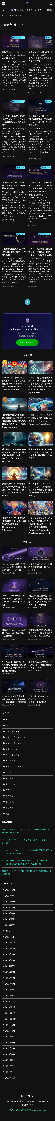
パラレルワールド (14, 766)
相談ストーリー (42, 1101)
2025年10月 (10, 948)
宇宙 (8, 790)
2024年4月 (10, 1054)
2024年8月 (10, 1030)
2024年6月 (10, 1042)
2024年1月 (10, 1071)
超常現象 (10, 795)
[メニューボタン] (3, 3)
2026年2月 (10, 925)
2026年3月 (10, 919)
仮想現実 (10, 778)
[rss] (33, 1096)
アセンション (12, 749)
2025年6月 (10, 972)
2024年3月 (10, 1060)
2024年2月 (10, 1066)
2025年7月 (10, 966)
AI (7, 719)
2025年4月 (10, 983)
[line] (29, 1096)
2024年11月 (10, 1013)
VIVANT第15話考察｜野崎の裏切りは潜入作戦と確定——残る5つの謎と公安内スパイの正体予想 (26, 862)
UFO (8, 725)
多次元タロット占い (27, 1101)
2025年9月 (10, 954)
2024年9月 (10, 1024)
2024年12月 (10, 1007)
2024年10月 (10, 1019)
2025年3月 (10, 989)
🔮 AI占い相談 (12, 1101)
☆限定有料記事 (13, 731)
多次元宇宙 (11, 784)
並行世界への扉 (27, 1105)
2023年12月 (10, 1077)
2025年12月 (10, 936)
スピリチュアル (12, 754)
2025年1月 (10, 1001)
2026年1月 (10, 930)
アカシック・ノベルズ (15, 737)
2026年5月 (10, 907)
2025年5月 (10, 977)
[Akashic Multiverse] (27, 3)
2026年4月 (10, 913)
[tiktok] (25, 1096)
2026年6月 (10, 901)
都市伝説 (10, 801)
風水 (8, 813)
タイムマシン (12, 760)
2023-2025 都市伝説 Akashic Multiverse (28, 1110)
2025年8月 (10, 960)
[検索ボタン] (51, 3)
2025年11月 (10, 942)
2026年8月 (10, 889)
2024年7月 (10, 1036)
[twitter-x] (22, 1096)
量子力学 (10, 807)
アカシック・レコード (16, 743)
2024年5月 (10, 1048)
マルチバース (11, 772)
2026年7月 (10, 895)
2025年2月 (10, 995)
